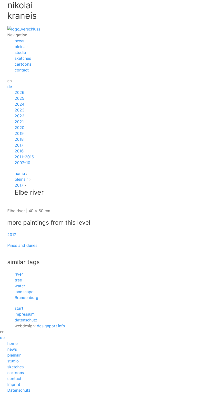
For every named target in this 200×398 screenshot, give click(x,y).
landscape (24, 291)
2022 (19, 115)
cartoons (23, 64)
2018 (19, 139)
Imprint (13, 384)
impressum (25, 314)
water (20, 285)
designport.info (51, 325)
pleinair (21, 46)
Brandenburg (26, 297)
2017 (19, 145)
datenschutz (26, 320)
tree (18, 280)
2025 (19, 98)
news (19, 40)
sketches (23, 58)
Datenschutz (18, 390)
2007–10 (22, 162)
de (9, 86)
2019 (19, 133)
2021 (19, 121)
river (19, 274)
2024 (19, 104)
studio (20, 52)
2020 (19, 127)
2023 (19, 110)
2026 (19, 92)
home (20, 173)
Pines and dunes (22, 245)
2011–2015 (24, 156)
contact (22, 70)
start (19, 308)
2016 (19, 151)
